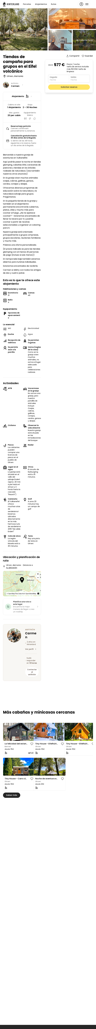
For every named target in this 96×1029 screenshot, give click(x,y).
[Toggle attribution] (38, 593)
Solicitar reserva (69, 87)
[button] (22, 580)
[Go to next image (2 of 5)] (32, 732)
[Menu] (84, 4)
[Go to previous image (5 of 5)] (6, 732)
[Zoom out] (38, 577)
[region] (22, 583)
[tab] (17, 738)
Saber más (11, 795)
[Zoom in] (38, 574)
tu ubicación (11, 567)
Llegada (53, 77)
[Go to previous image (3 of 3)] (37, 767)
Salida (73, 77)
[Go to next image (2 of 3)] (62, 767)
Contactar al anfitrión (32, 672)
